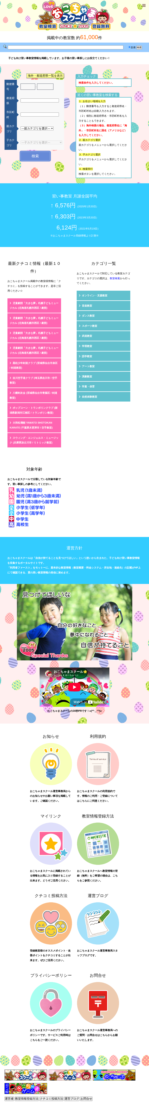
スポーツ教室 (89, 325)
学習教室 (87, 346)
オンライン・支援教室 (94, 295)
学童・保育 (88, 386)
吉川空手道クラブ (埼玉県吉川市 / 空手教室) (33, 380)
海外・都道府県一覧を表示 (45, 75)
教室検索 (115, 278)
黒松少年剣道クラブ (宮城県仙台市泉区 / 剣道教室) (34, 365)
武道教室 (87, 335)
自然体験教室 (89, 396)
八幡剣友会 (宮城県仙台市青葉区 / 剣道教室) (33, 395)
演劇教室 (87, 376)
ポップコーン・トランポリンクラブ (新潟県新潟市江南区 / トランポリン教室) (34, 410)
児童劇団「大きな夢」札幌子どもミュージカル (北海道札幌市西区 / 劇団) (34, 305)
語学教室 (87, 356)
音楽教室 (87, 305)
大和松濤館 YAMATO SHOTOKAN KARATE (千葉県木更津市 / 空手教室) (31, 425)
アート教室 (88, 366)
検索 (35, 156)
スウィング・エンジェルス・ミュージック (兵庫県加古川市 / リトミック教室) (34, 440)
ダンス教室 (88, 315)
